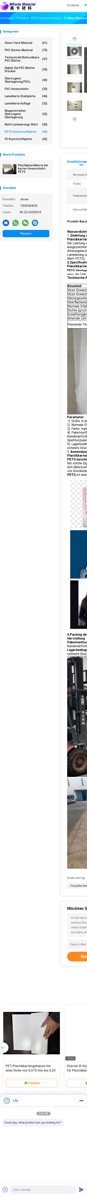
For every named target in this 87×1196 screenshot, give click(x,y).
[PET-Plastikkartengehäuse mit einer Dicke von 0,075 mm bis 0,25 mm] (31, 1033)
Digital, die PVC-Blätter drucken (26, 69)
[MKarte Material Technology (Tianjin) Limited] (18, 6)
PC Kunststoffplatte (26, 139)
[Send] (81, 1189)
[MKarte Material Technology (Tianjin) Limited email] (6, 222)
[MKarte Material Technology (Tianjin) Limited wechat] (25, 222)
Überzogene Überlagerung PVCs (26, 80)
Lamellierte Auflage (26, 103)
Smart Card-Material (26, 42)
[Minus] (81, 1100)
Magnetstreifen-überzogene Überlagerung (26, 114)
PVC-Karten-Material (26, 50)
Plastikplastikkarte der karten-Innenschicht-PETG (33, 168)
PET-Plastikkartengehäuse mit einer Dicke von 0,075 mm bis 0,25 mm (30, 1070)
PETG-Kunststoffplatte (26, 131)
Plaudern (26, 233)
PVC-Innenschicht (26, 89)
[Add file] (5, 1189)
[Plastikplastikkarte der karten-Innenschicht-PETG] (9, 169)
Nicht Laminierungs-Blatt (26, 124)
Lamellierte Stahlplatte (26, 96)
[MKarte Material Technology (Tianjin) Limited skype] (35, 222)
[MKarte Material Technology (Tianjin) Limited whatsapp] (15, 222)
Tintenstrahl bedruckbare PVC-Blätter (26, 59)
